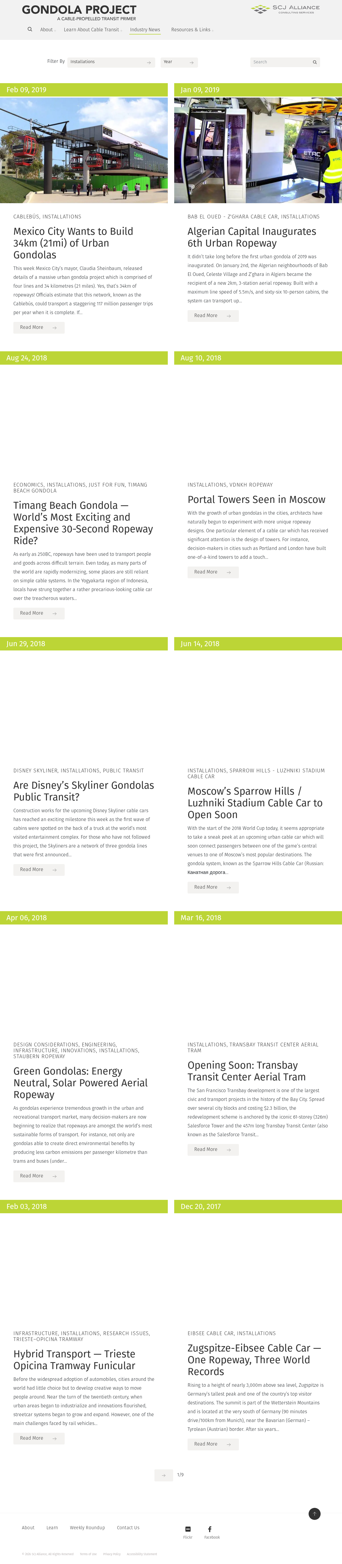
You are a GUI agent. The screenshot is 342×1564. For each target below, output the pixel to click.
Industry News (145, 30)
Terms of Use (88, 1554)
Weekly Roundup (87, 1528)
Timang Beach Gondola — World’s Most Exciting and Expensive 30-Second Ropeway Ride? (83, 523)
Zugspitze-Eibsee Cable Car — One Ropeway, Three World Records (254, 1360)
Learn (52, 1528)
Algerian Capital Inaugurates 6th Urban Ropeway (252, 237)
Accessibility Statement (142, 1554)
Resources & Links (190, 30)
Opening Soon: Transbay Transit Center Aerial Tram (247, 1071)
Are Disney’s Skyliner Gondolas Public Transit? (83, 791)
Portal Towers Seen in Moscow (256, 499)
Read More (31, 327)
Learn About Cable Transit (91, 30)
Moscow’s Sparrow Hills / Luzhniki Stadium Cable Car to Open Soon (255, 803)
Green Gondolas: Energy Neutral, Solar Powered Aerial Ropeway (80, 1083)
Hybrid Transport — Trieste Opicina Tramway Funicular (74, 1360)
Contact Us (128, 1528)
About (46, 30)
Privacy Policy (112, 1554)
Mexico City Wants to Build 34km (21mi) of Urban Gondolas (73, 243)
